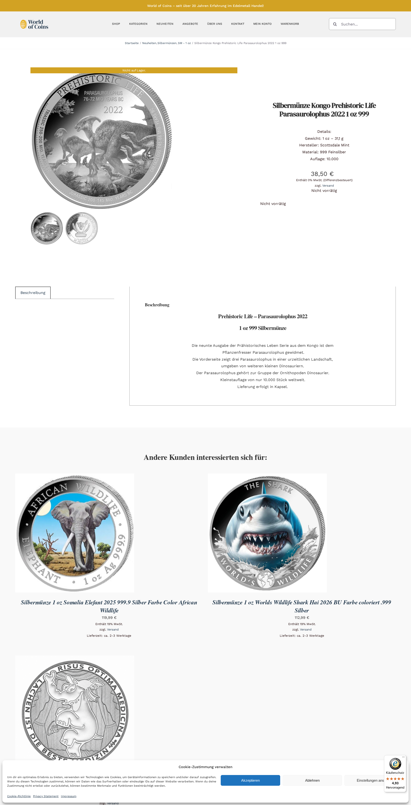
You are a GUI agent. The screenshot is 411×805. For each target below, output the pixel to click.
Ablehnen (312, 780)
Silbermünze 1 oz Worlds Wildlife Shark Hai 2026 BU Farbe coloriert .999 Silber (301, 606)
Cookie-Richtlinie (19, 796)
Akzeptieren (250, 780)
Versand (328, 185)
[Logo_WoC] (34, 18)
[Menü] (403, 758)
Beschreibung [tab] (32, 292)
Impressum (68, 796)
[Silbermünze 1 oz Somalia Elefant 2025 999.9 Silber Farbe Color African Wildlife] (74, 476)
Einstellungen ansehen (374, 780)
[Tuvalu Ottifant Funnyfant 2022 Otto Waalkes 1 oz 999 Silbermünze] (74, 658)
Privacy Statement (46, 796)
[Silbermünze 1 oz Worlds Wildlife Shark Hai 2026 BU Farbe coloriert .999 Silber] (267, 476)
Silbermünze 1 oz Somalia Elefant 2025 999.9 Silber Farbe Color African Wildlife (109, 606)
